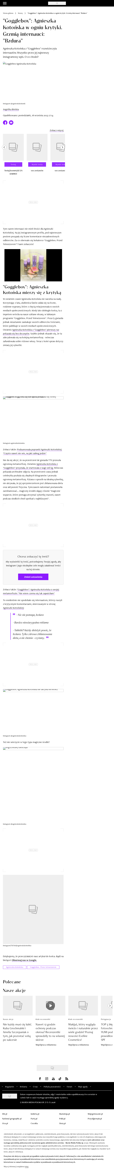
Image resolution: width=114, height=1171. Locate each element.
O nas (35, 1086)
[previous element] (4, 155)
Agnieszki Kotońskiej (13, 607)
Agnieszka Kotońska (14, 967)
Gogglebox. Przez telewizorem (43, 967)
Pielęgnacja (106, 1019)
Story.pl (62, 1123)
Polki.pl (62, 1118)
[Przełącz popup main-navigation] (4, 3)
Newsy (20, 13)
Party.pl (34, 1118)
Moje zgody (83, 1086)
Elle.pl (4, 1114)
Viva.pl (5, 1123)
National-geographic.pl (12, 1118)
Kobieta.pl (35, 1114)
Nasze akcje (8, 1019)
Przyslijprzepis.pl (95, 1118)
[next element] (62, 155)
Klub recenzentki (43, 1019)
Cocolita (34, 1123)
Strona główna (8, 13)
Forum (69, 1086)
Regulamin (9, 1086)
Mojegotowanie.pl (95, 1114)
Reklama (23, 1086)
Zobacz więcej (57, 130)
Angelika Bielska (11, 109)
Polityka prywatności (52, 1086)
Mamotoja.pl (64, 1114)
